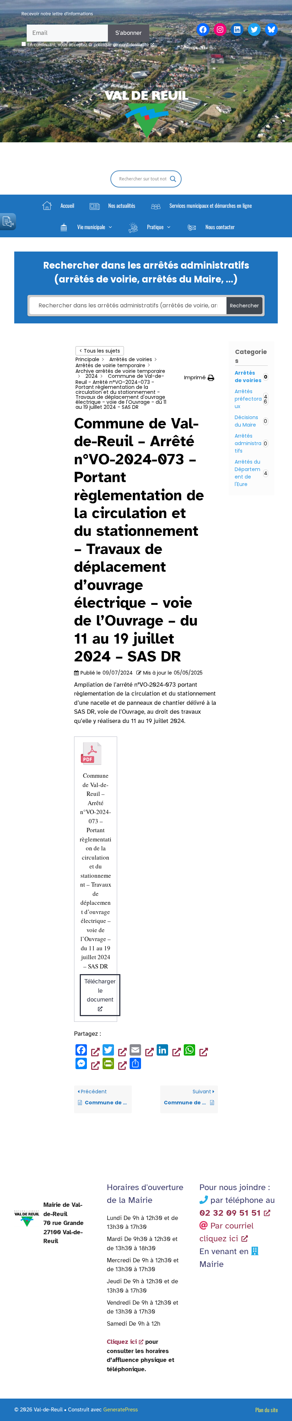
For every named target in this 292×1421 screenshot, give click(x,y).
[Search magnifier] (173, 179)
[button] (85, 226)
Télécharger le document (100, 990)
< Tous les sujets (99, 350)
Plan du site (266, 1410)
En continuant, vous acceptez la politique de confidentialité (88, 45)
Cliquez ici (122, 1342)
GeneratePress (120, 1409)
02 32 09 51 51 (230, 1213)
